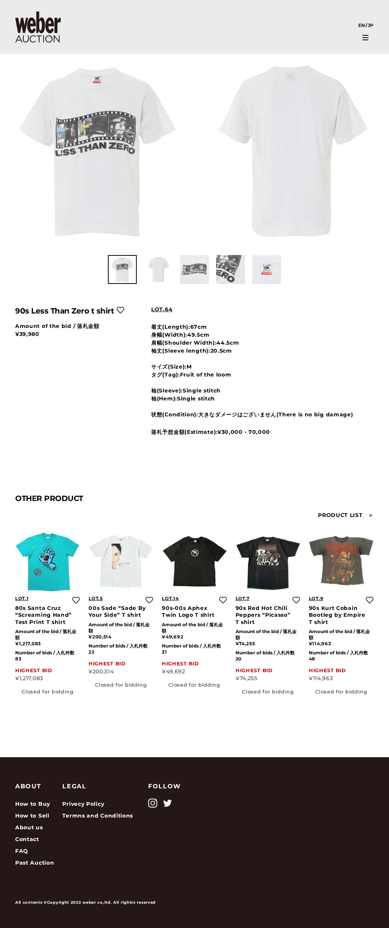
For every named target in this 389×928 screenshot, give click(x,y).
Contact (27, 839)
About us (29, 827)
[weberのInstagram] (152, 803)
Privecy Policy (83, 803)
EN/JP (366, 25)
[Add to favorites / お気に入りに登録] (120, 310)
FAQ (21, 851)
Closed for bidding (48, 691)
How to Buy (32, 803)
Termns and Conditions (97, 815)
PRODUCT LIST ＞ (346, 515)
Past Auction (34, 862)
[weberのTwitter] (167, 803)
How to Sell (32, 815)
